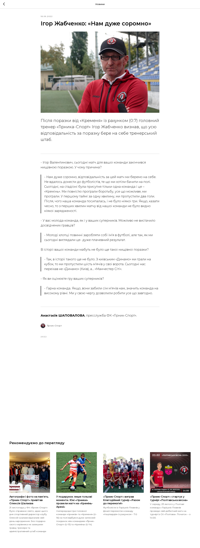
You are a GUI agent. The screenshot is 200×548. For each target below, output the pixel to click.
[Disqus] (100, 386)
